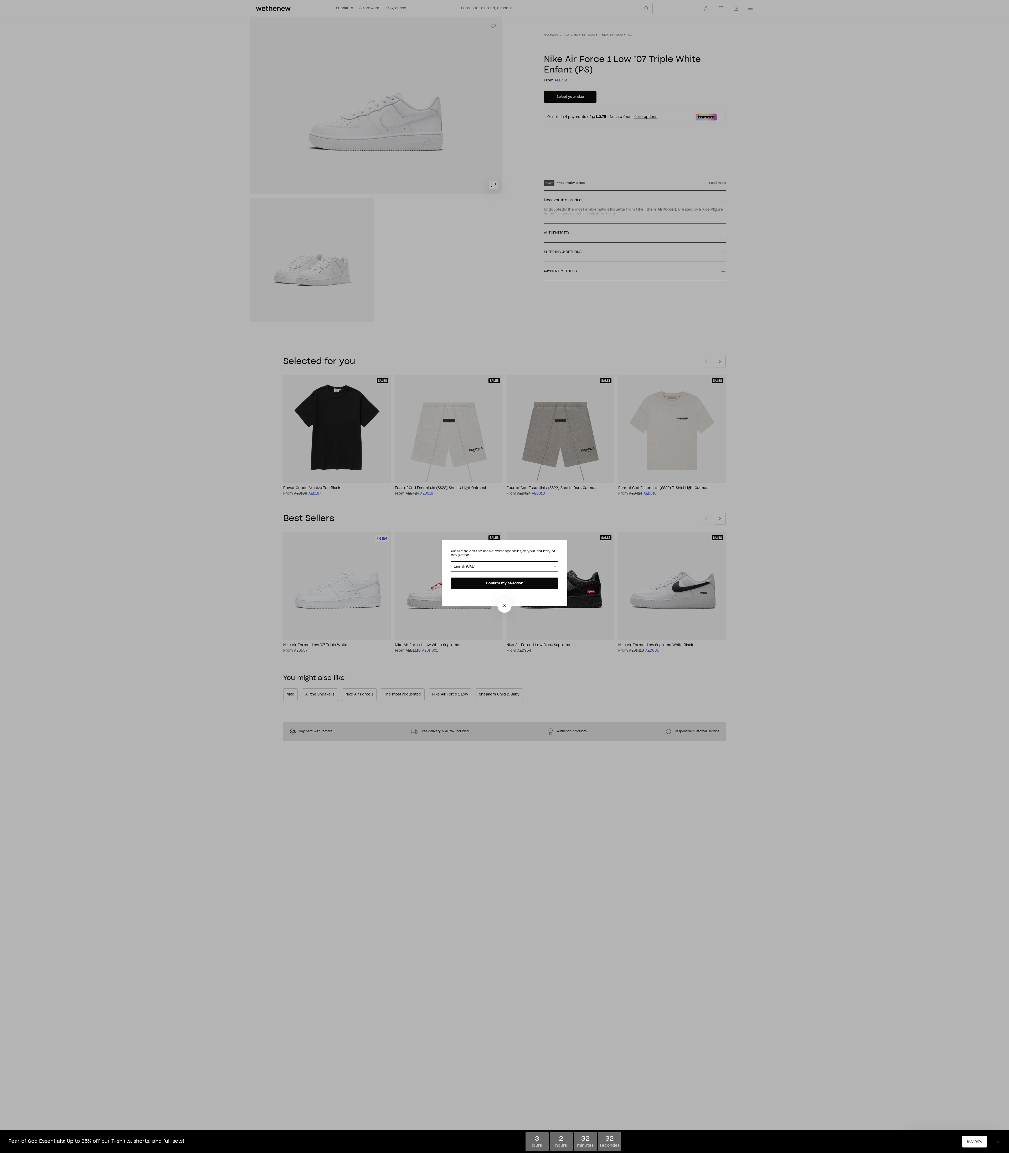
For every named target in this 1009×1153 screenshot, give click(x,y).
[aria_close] (504, 606)
